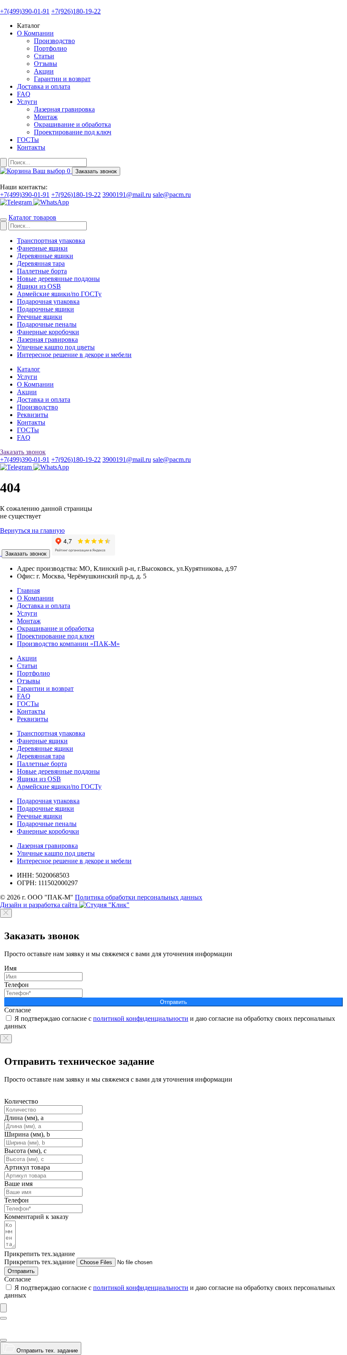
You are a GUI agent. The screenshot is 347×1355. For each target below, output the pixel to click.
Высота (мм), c (25, 1150)
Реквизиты (32, 414)
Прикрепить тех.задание (39, 1253)
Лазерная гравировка (64, 109)
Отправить (173, 1002)
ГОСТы (28, 139)
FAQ (23, 94)
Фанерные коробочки (48, 331)
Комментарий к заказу (36, 1216)
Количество (21, 1101)
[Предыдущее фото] (3, 1318)
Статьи (44, 56)
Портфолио (50, 48)
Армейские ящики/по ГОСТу (59, 293)
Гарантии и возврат (62, 78)
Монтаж (46, 116)
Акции (44, 71)
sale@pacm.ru (172, 194)
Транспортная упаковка (51, 240)
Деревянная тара (41, 263)
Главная (28, 590)
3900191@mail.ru (126, 194)
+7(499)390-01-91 (25, 11)
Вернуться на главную (32, 530)
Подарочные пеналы (47, 324)
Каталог (28, 369)
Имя (10, 968)
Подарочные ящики (45, 309)
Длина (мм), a (24, 1117)
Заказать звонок (26, 554)
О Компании (35, 33)
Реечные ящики (39, 316)
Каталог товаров (32, 217)
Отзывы (45, 63)
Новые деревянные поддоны (58, 278)
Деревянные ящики (45, 255)
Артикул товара (27, 1167)
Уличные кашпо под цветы (56, 347)
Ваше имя (18, 1183)
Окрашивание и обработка (72, 124)
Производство (54, 40)
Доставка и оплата (43, 86)
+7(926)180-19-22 (76, 11)
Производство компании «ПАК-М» (68, 643)
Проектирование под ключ (72, 132)
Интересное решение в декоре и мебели (74, 354)
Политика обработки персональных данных (138, 897)
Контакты (31, 147)
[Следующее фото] (3, 1340)
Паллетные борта (42, 271)
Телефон (16, 984)
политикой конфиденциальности (140, 1018)
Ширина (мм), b (27, 1134)
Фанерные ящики (42, 248)
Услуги (27, 101)
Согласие (17, 1010)
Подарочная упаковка (48, 301)
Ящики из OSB (39, 286)
